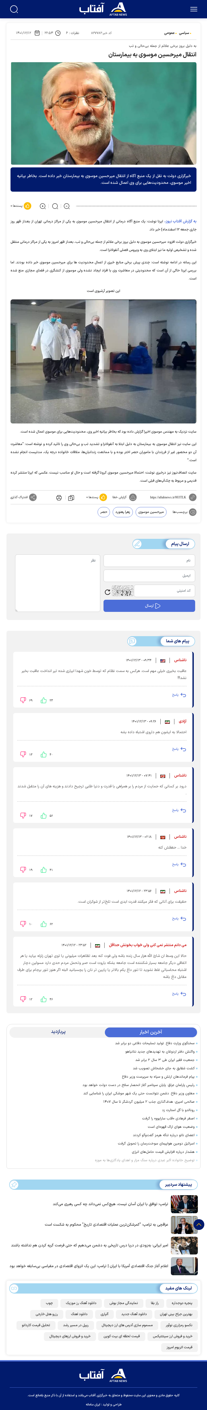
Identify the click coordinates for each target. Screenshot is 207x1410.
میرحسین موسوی (151, 512)
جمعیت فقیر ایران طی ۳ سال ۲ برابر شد (165, 1060)
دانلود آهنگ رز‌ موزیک (81, 1303)
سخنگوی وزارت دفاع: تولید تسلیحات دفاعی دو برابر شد (155, 1043)
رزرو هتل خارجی (47, 1314)
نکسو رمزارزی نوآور (179, 1325)
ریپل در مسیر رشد (76, 1325)
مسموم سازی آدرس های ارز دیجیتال (127, 1325)
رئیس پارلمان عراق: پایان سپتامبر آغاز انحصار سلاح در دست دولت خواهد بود (138, 1085)
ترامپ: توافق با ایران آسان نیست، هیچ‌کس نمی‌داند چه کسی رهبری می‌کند (110, 1204)
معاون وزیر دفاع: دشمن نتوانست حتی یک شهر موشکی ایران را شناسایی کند (139, 1093)
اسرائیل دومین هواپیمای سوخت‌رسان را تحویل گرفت (156, 1143)
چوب (49, 1303)
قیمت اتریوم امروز (179, 1347)
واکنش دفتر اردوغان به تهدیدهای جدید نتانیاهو (160, 1051)
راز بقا (155, 1303)
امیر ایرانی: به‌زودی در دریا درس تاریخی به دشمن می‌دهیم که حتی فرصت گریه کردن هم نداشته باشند (89, 1245)
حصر (103, 512)
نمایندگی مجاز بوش (123, 1303)
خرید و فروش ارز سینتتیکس (172, 1336)
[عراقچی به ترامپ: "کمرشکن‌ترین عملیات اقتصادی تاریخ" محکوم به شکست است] (183, 1225)
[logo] (104, 8)
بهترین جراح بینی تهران (176, 1314)
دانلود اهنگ (79, 1314)
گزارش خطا (119, 497)
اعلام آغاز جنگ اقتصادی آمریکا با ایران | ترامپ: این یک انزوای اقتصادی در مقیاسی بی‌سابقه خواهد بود (88, 1266)
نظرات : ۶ (72, 33)
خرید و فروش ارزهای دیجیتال (70, 1336)
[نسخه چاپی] (58, 497)
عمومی (169, 33)
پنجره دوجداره (182, 1303)
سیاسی (184, 33)
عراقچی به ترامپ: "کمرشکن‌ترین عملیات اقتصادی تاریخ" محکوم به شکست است (106, 1225)
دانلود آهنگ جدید (134, 1314)
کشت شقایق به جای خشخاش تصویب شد (164, 1068)
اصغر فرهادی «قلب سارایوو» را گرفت (168, 1118)
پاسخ (175, 694)
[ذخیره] (71, 497)
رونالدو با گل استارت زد (178, 1110)
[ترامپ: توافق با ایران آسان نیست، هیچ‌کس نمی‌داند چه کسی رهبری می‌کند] (183, 1204)
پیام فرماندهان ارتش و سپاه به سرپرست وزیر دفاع (158, 1077)
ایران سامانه (93, 1404)
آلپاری (104, 1314)
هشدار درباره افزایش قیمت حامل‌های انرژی (163, 1152)
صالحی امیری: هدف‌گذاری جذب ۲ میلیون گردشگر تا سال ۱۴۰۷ (149, 1102)
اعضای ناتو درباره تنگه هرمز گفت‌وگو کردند (164, 1135)
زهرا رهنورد (122, 512)
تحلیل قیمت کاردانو (36, 1325)
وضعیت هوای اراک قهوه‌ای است (171, 1127)
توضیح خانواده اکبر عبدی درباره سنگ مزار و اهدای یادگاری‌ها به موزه (145, 1160)
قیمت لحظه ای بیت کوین (122, 1336)
